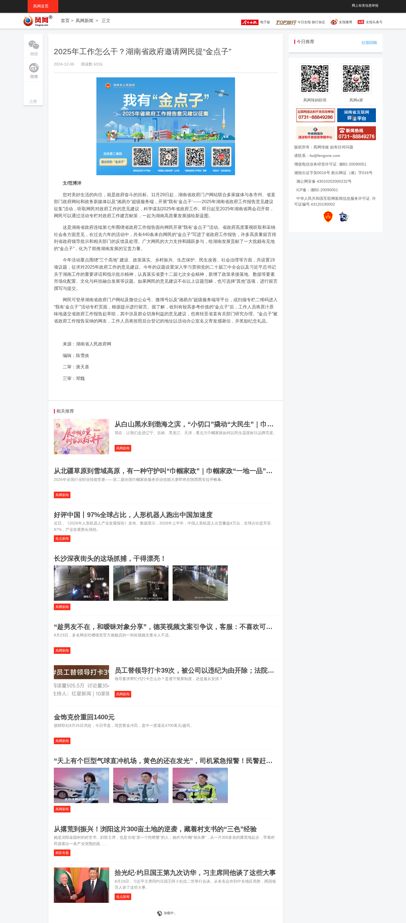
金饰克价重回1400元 (84, 717)
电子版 (264, 22)
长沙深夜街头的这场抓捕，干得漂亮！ (110, 558)
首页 (65, 20)
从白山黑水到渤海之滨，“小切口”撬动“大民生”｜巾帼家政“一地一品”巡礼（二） (234, 424)
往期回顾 (369, 42)
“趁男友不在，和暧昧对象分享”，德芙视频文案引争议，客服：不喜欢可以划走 (170, 626)
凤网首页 (43, 6)
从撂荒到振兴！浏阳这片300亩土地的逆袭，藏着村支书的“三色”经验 (155, 829)
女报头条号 (374, 22)
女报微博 (345, 22)
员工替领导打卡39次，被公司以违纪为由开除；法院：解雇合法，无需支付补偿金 (234, 670)
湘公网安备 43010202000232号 (324, 181)
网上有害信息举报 (365, 5)
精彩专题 (62, 853)
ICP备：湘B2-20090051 (317, 190)
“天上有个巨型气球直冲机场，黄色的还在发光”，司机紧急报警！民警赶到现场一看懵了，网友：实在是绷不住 (216, 760)
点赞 (33, 94)
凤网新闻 (84, 20)
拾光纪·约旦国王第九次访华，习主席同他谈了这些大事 (195, 872)
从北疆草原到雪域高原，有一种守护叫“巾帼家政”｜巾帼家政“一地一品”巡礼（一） (176, 470)
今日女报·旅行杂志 (311, 22)
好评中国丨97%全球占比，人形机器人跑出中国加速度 (133, 514)
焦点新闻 (62, 539)
